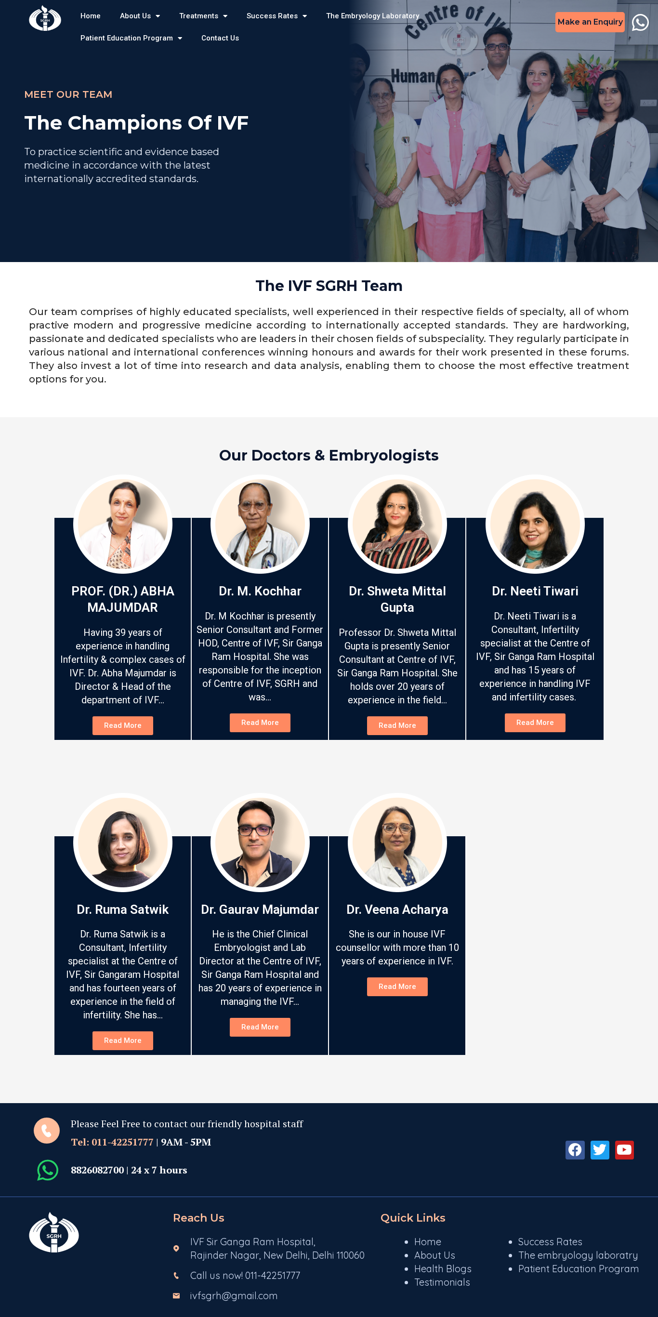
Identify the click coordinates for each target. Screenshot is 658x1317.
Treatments (198, 16)
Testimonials (442, 1282)
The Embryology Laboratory (372, 16)
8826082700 (97, 1169)
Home (90, 16)
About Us (135, 16)
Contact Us (220, 38)
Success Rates (272, 16)
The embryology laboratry (578, 1255)
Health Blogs (443, 1269)
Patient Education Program (126, 38)
